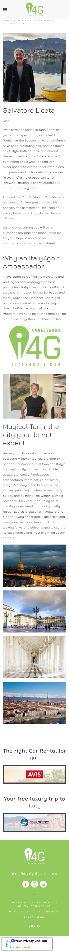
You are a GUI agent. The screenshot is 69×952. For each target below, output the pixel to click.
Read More (34, 774)
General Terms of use (34, 906)
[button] (5, 9)
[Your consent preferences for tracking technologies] (6, 945)
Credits (34, 925)
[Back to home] (34, 9)
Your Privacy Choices (31, 941)
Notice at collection (19, 947)
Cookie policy (47, 902)
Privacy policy (22, 902)
